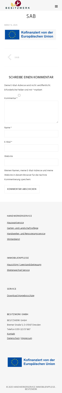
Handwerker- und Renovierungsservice (26, 234)
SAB (17, 58)
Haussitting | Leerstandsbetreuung (24, 265)
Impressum (26, 338)
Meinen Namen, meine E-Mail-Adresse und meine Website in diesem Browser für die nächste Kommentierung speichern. (28, 175)
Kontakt (11, 334)
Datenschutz (13, 338)
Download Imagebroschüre (20, 296)
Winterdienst (13, 239)
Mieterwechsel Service (18, 270)
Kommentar (10, 98)
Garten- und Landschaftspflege (22, 228)
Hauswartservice (15, 223)
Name (8, 128)
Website (8, 156)
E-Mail (8, 142)
